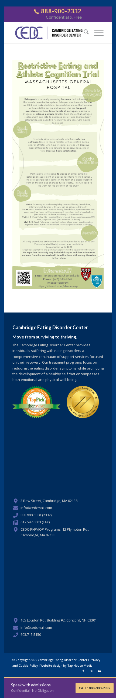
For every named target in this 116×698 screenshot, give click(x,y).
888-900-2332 (60, 11)
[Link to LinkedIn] (99, 671)
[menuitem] (83, 33)
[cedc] (49, 33)
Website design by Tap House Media (66, 665)
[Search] (83, 33)
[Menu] (96, 33)
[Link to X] (91, 671)
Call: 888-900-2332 (94, 688)
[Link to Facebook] (83, 671)
